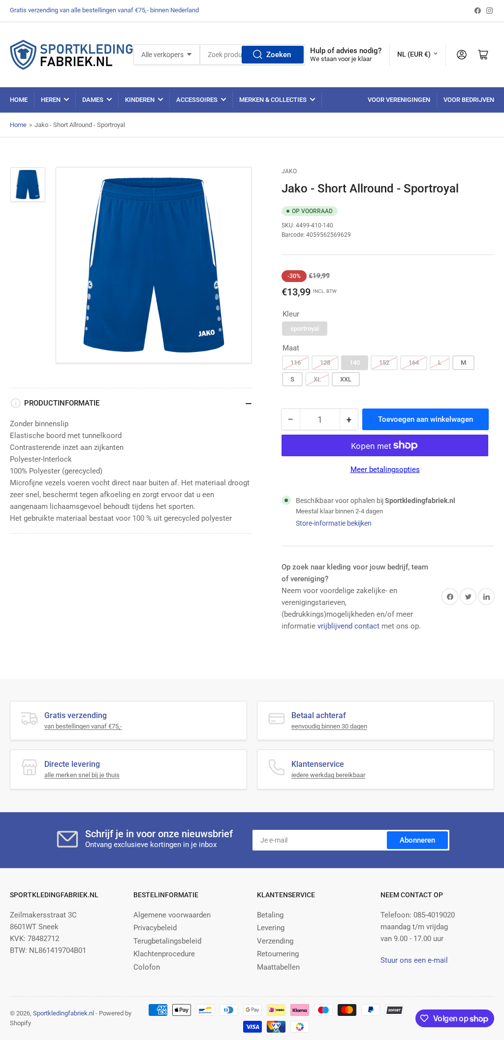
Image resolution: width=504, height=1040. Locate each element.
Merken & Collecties (273, 99)
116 (295, 362)
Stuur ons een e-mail (414, 960)
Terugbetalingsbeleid (167, 941)
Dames (92, 99)
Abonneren (417, 840)
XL (317, 379)
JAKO (289, 171)
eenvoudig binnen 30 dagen (329, 726)
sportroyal (304, 328)
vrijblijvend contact (348, 626)
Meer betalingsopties (385, 469)
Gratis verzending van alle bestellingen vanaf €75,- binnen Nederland (104, 10)
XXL (345, 379)
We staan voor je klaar (341, 59)
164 (414, 362)
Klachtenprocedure (164, 953)
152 (384, 362)
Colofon (146, 967)
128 (325, 362)
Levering (270, 927)
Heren (51, 99)
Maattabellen (278, 967)
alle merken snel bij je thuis (82, 775)
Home (19, 99)
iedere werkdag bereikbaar (328, 775)
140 (354, 362)
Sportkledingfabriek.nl (63, 1013)
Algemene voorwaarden (172, 915)
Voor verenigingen (399, 99)
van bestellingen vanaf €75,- (83, 726)
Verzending (275, 941)
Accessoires (197, 99)
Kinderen (140, 99)
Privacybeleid (155, 927)
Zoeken (278, 54)
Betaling (270, 915)
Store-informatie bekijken (334, 523)
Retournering (278, 953)
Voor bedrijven (468, 99)
